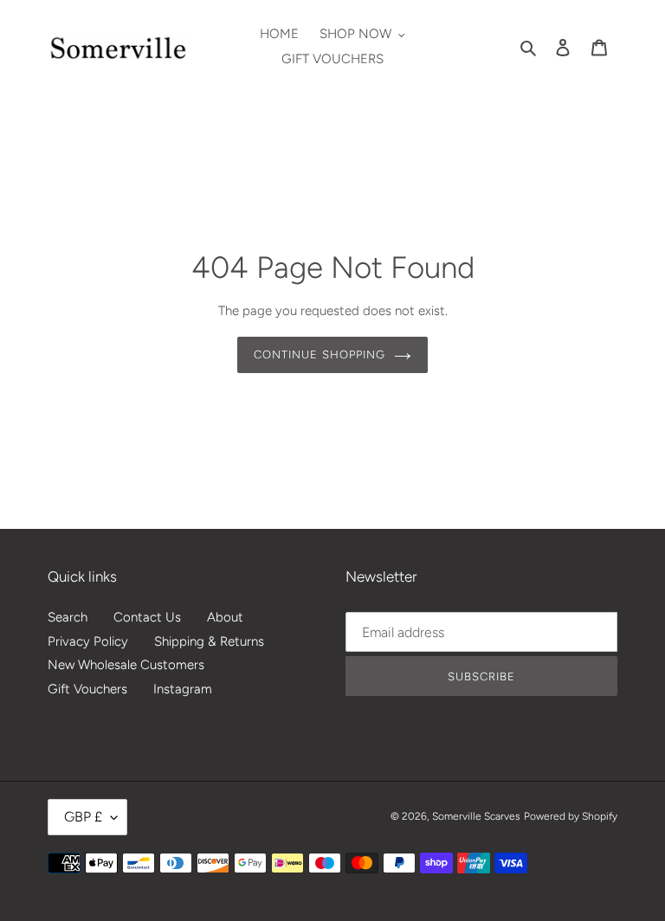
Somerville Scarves (476, 816)
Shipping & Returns (209, 641)
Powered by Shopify (570, 816)
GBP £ (83, 816)
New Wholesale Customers (126, 665)
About (225, 617)
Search (67, 617)
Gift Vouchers (87, 689)
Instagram (182, 689)
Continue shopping (319, 354)
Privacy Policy (88, 641)
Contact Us (147, 617)
